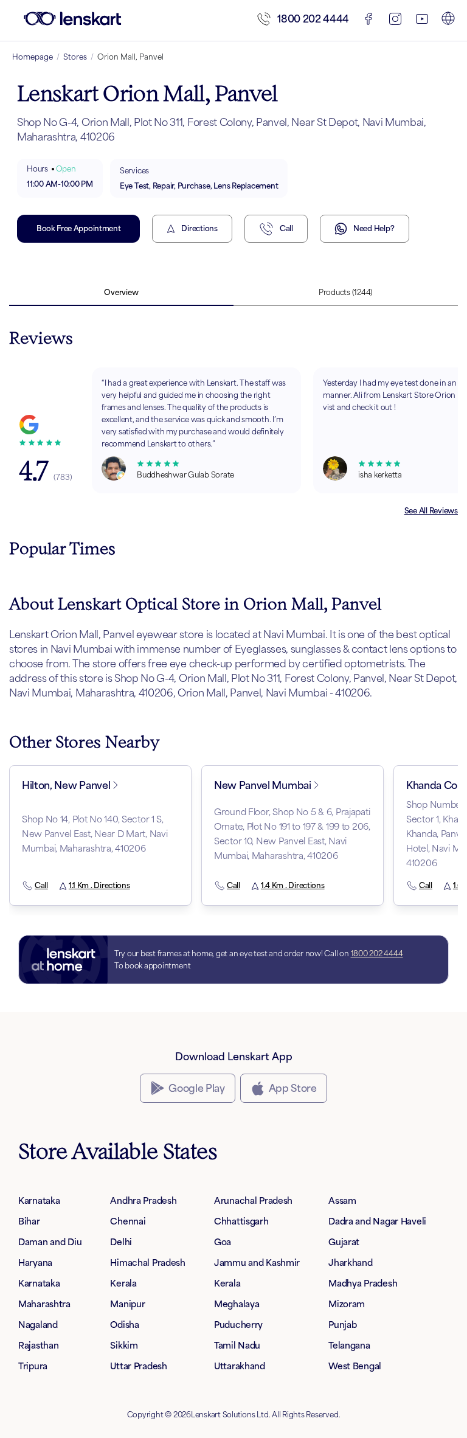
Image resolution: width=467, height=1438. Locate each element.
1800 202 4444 (313, 19)
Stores (75, 56)
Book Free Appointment (78, 228)
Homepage (32, 56)
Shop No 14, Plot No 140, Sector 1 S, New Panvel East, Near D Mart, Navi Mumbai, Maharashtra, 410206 (94, 833)
